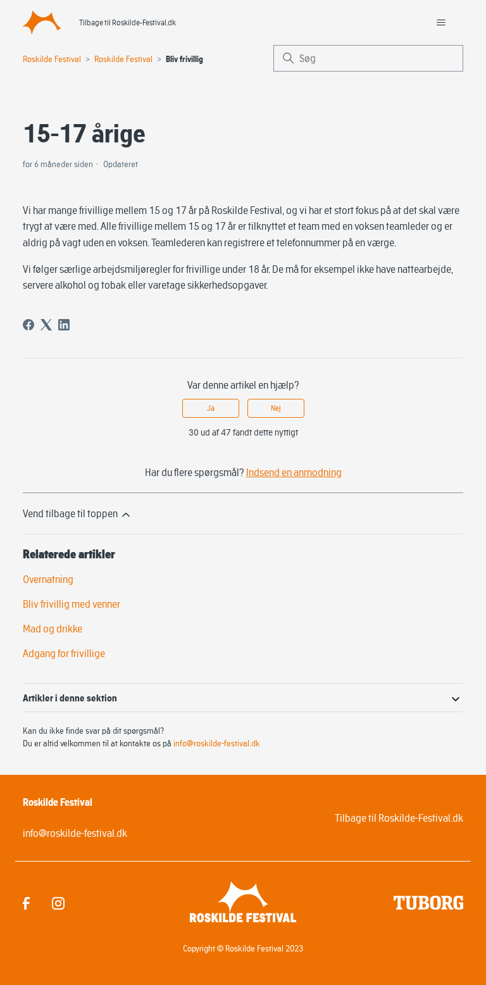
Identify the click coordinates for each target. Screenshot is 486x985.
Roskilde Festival (52, 59)
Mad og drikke (52, 628)
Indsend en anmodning (294, 472)
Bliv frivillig (184, 59)
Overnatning (48, 579)
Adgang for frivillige (64, 653)
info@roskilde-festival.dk (216, 743)
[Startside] (42, 22)
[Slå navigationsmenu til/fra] (440, 22)
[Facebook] (28, 324)
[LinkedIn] (64, 324)
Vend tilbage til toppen (71, 513)
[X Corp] (46, 324)
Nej (276, 408)
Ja (211, 408)
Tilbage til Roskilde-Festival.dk (127, 22)
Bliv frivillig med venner (71, 604)
